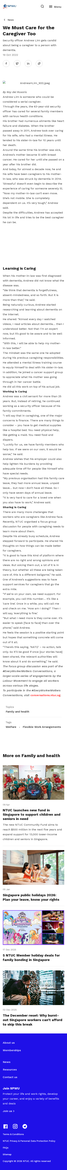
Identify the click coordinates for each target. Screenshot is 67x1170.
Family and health (17, 711)
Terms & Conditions (13, 1134)
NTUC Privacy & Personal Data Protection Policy (29, 1141)
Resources (10, 1069)
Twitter (18, 63)
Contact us (10, 1077)
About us (9, 1042)
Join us (7, 1111)
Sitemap (7, 1154)
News (11, 20)
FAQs (5, 1147)
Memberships (12, 1050)
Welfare (11, 727)
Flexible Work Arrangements (42, 727)
